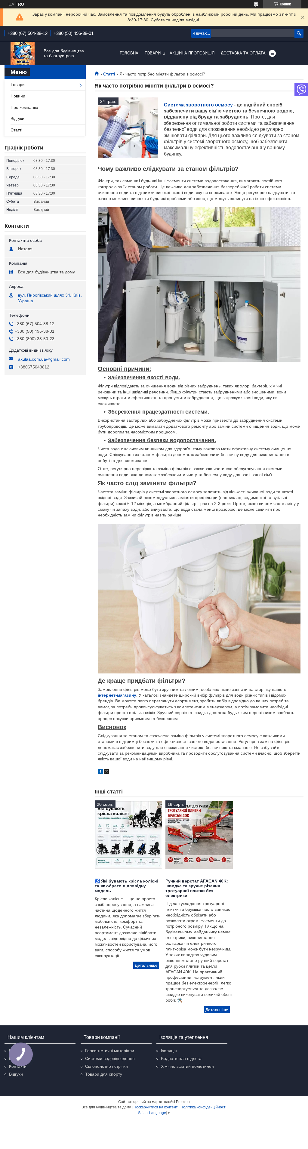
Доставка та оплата (243, 53)
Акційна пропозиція (192, 53)
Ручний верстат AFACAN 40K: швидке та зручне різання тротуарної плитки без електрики (196, 888)
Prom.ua (183, 1102)
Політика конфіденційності (203, 1107)
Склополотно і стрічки (106, 1066)
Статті (109, 74)
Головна (129, 53)
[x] (106, 772)
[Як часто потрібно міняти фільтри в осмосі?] (128, 127)
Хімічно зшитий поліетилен (187, 1066)
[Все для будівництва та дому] (23, 53)
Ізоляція (169, 1050)
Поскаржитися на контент (156, 1107)
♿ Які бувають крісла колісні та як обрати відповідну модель (126, 886)
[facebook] (100, 772)
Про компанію (24, 107)
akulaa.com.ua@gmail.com (44, 359)
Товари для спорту (103, 1074)
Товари (153, 53)
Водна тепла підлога (181, 1058)
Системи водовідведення (110, 1058)
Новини (18, 96)
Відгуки (17, 118)
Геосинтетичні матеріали (109, 1050)
